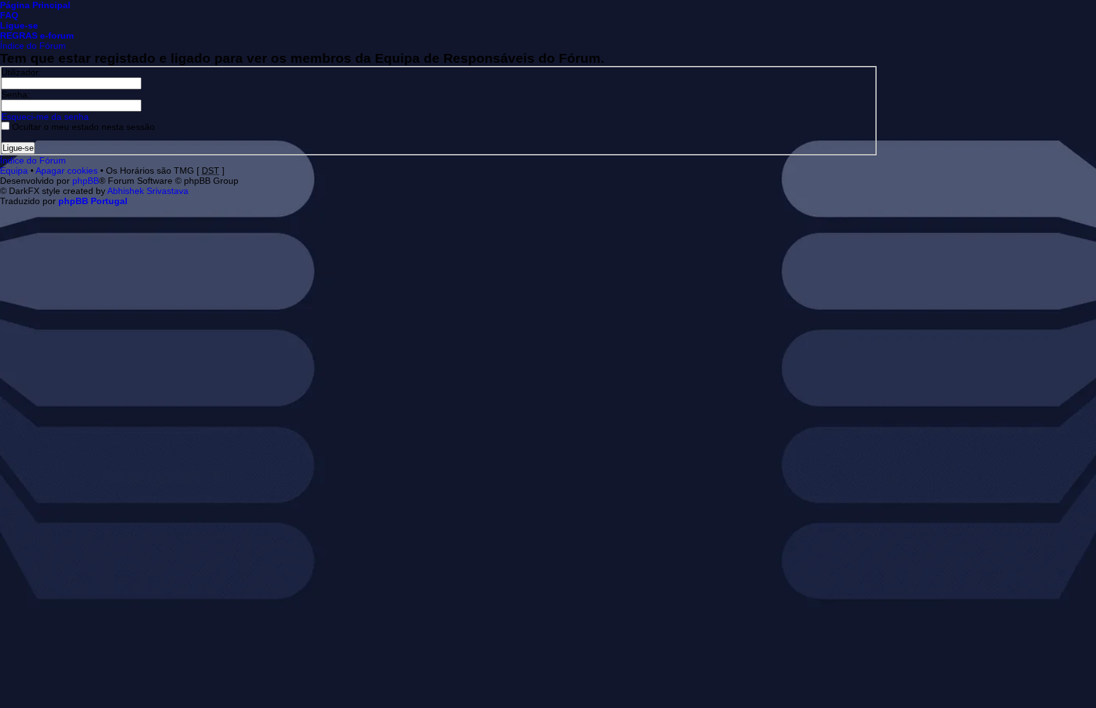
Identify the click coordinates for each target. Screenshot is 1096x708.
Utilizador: (21, 72)
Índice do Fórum (33, 46)
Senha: (15, 94)
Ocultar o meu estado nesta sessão (82, 127)
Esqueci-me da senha (45, 117)
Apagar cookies (67, 170)
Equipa (14, 170)
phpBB (85, 181)
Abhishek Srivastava (147, 191)
